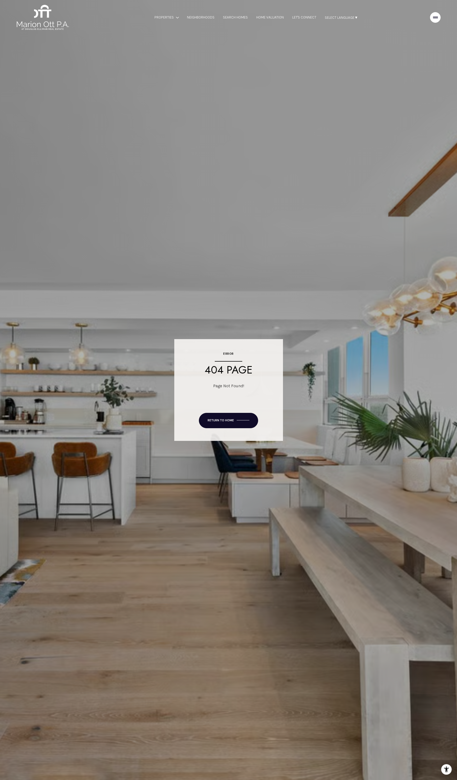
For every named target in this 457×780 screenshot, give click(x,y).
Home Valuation (270, 17)
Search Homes (235, 17)
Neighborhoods (200, 17)
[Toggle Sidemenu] (435, 17)
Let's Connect (304, 17)
